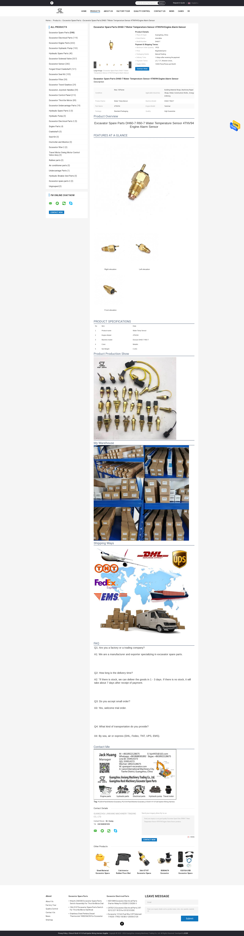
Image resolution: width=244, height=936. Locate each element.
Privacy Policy (62, 933)
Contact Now (142, 69)
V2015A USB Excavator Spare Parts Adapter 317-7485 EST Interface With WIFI (185, 872)
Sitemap (49, 920)
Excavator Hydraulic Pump (60, 48)
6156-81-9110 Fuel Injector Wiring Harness (160, 802)
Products (95, 11)
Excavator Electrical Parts (60, 38)
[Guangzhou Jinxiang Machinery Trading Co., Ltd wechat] (65, 203)
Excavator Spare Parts (72, 20)
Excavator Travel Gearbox (60, 85)
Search (161, 3)
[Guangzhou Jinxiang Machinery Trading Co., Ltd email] (52, 203)
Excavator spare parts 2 (59, 181)
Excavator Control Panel (60, 95)
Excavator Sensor (57, 64)
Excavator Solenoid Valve (60, 58)
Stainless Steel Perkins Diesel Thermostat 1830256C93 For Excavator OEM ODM (86, 915)
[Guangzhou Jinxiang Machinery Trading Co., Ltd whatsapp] (59, 203)
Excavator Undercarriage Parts (62, 105)
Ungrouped (54, 186)
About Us (108, 11)
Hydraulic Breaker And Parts (61, 176)
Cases (181, 11)
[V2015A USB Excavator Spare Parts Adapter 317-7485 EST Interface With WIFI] (185, 859)
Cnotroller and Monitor (59, 142)
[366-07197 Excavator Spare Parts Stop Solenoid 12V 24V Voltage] (144, 859)
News (171, 11)
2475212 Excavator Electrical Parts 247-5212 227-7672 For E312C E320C (124, 909)
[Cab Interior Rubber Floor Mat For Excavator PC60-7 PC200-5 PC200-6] (123, 859)
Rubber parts (54, 160)
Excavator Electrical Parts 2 (61, 121)
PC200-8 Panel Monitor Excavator (109, 802)
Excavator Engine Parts (59, 43)
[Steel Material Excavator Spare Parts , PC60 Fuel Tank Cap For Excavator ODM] (103, 859)
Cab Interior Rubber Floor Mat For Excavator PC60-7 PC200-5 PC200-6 (123, 872)
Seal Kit (52, 137)
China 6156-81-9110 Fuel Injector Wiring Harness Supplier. (89, 933)
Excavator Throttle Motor (60, 100)
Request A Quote (179, 3)
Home (83, 11)
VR (188, 11)
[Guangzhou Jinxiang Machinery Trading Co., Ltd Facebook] (52, 3)
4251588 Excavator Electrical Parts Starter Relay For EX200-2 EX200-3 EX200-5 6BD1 (122, 902)
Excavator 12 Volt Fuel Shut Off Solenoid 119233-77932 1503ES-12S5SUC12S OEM (124, 915)
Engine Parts (54, 126)
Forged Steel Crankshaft (60, 69)
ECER (186, 933)
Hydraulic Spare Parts (58, 53)
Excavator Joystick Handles (61, 90)
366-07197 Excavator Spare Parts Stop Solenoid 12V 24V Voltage (144, 872)
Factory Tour (123, 11)
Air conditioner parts (58, 165)
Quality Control (142, 11)
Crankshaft (54, 131)
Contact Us (159, 11)
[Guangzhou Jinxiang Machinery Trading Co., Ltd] (60, 11)
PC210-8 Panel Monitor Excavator (133, 802)
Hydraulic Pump (56, 116)
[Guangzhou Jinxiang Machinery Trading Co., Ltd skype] (72, 203)
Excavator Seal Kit (57, 74)
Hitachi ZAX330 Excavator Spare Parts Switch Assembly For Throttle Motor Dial (86, 902)
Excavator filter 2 (56, 147)
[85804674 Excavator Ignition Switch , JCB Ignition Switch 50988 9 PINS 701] (165, 859)
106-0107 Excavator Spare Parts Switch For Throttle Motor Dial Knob (86, 908)
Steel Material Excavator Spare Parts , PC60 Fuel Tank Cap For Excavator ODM (102, 872)
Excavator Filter (56, 79)
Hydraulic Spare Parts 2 (59, 111)
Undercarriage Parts (58, 170)
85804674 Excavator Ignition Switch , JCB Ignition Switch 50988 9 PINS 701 (165, 872)
